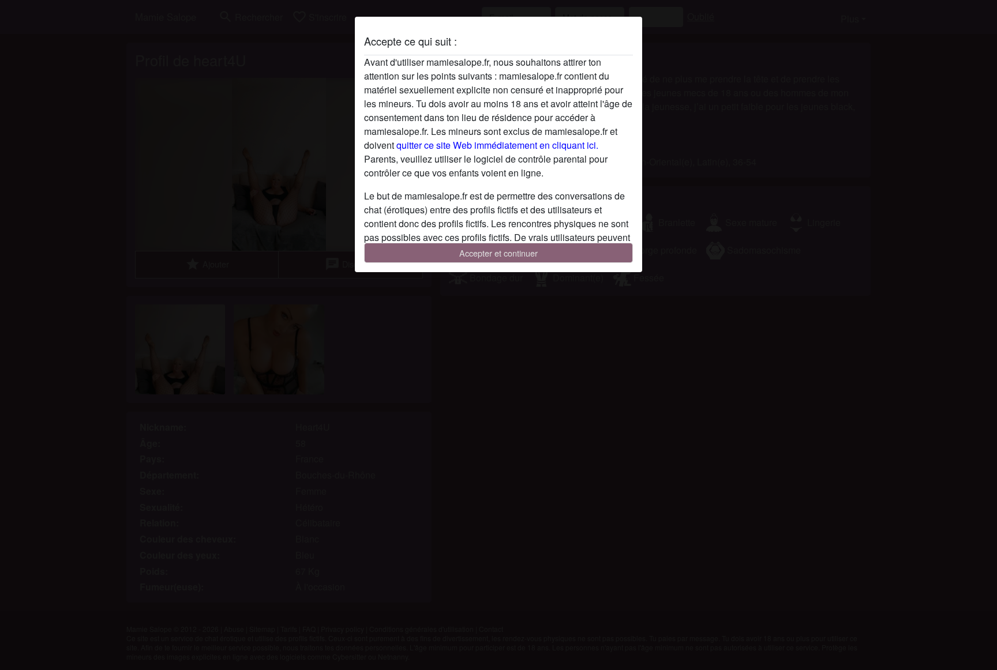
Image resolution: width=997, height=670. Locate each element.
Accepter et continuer (498, 253)
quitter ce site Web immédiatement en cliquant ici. (497, 145)
